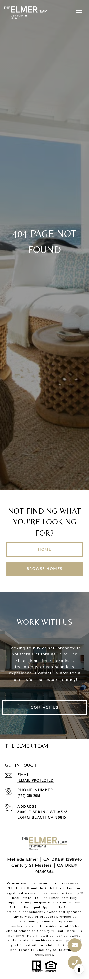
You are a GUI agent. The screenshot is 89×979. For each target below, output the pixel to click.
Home (44, 549)
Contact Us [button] (44, 707)
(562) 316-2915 (28, 796)
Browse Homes (45, 569)
